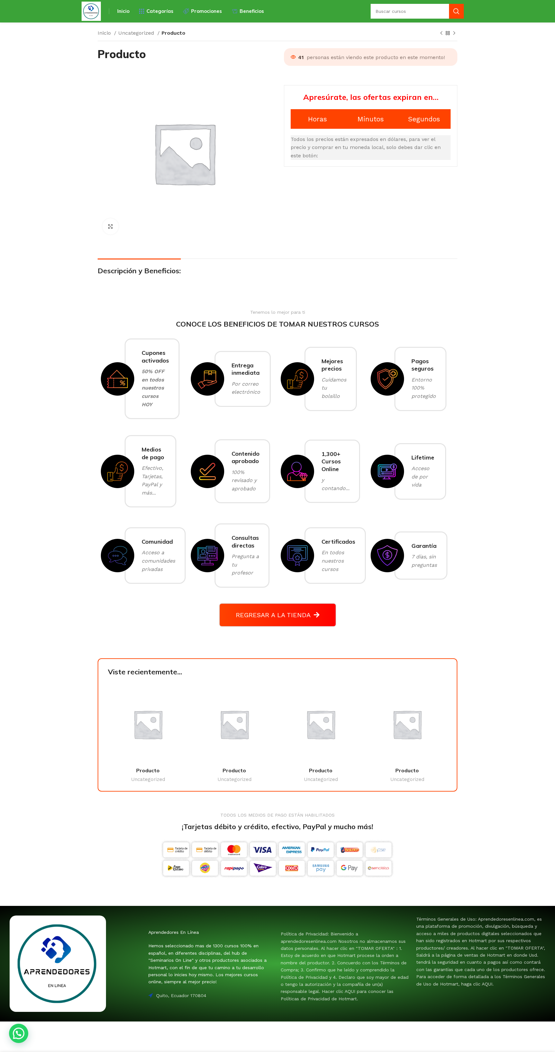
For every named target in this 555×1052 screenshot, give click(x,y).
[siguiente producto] (454, 33)
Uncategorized (137, 33)
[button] (18, 1033)
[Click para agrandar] (110, 226)
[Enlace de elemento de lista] (345, 966)
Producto (148, 770)
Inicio (105, 33)
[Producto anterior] (441, 33)
